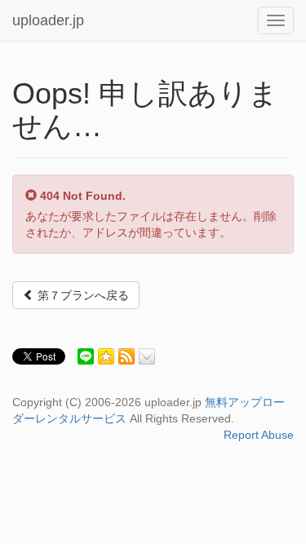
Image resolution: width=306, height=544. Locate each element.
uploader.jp (48, 20)
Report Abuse (259, 434)
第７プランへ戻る (81, 295)
